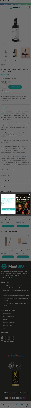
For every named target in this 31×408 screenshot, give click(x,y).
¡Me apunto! (8, 209)
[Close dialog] (29, 194)
